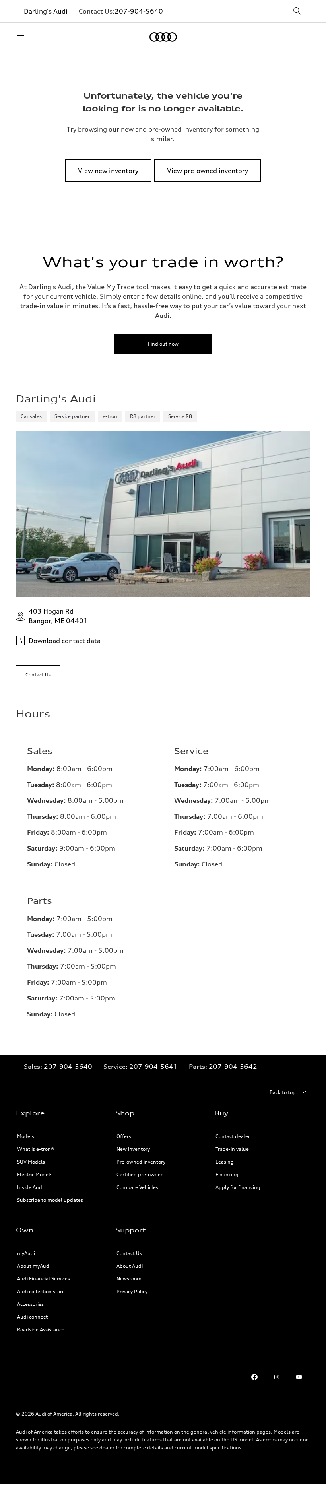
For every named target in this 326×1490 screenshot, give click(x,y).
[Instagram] (277, 1377)
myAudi (26, 1253)
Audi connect (32, 1317)
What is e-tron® (35, 1149)
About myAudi (33, 1266)
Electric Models (34, 1174)
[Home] (163, 37)
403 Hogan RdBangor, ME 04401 (58, 616)
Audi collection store (41, 1291)
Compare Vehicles (137, 1187)
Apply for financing (237, 1187)
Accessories (30, 1304)
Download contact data (65, 641)
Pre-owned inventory (140, 1162)
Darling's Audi (46, 11)
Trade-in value (232, 1149)
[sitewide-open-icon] (297, 11)
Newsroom (129, 1279)
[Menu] (22, 37)
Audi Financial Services (43, 1279)
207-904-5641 (153, 1066)
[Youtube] (299, 1377)
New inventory (133, 1149)
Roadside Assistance (40, 1330)
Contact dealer (232, 1136)
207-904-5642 (233, 1066)
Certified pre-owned (140, 1174)
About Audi (129, 1266)
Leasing (224, 1162)
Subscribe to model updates (50, 1200)
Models (25, 1136)
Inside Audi (30, 1187)
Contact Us (129, 1253)
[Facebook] (254, 1377)
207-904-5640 (138, 11)
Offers (123, 1136)
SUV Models (31, 1162)
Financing (227, 1174)
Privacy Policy (131, 1291)
